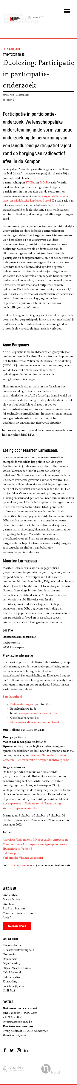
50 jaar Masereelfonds (17, 968)
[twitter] (12, 1050)
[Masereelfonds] (15, 17)
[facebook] (5, 1050)
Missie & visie (12, 899)
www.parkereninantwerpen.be (38, 713)
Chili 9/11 (9, 990)
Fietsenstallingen (21, 704)
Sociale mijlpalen (13, 986)
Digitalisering (11, 963)
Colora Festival (12, 977)
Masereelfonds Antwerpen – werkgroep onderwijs (35, 844)
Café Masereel (12, 972)
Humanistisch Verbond (17, 848)
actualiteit (8, 95)
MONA (44, 182)
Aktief (7, 917)
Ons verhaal (11, 895)
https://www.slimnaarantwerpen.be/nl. (35, 722)
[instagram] (19, 1050)
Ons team (9, 904)
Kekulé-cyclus (12, 853)
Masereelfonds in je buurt (19, 913)
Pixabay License (20, 865)
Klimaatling (10, 981)
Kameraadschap (12, 945)
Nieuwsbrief (17, 926)
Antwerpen (8, 100)
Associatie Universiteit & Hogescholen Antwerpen (35, 839)
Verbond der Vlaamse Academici (23, 857)
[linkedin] (26, 1050)
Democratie (10, 959)
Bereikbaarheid (12, 696)
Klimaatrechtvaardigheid (18, 950)
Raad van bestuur (14, 908)
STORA (30, 182)
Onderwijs (9, 954)
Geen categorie (12, 49)
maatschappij (22, 95)
